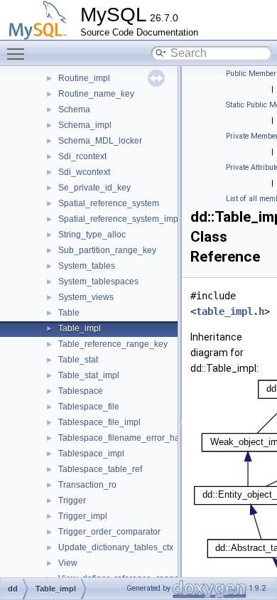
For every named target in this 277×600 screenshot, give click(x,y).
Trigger (72, 500)
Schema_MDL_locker (100, 141)
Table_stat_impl (88, 375)
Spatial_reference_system (108, 203)
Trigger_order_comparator (109, 532)
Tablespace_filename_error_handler (129, 438)
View (67, 563)
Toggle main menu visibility (18, 53)
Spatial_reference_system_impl (119, 219)
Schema (74, 109)
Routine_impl (84, 78)
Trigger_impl (82, 516)
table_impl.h (230, 311)
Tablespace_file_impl (99, 422)
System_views (86, 297)
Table (69, 313)
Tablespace (80, 391)
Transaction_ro (87, 485)
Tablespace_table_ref (100, 469)
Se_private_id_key (94, 188)
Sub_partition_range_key (107, 250)
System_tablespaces (98, 281)
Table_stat (78, 360)
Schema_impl (85, 125)
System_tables (86, 266)
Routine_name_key (96, 94)
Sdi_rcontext (82, 156)
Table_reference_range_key (113, 344)
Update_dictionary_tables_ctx (115, 547)
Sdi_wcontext (84, 172)
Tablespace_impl (91, 454)
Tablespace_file (88, 407)
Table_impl (79, 328)
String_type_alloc (92, 235)
